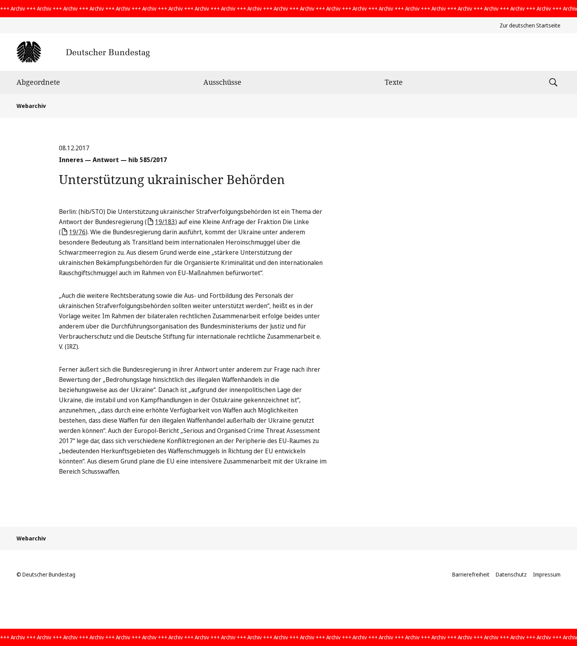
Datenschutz (511, 574)
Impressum (547, 574)
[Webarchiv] (83, 52)
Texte (394, 82)
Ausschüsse (222, 82)
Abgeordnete (38, 82)
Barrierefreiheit (470, 574)
